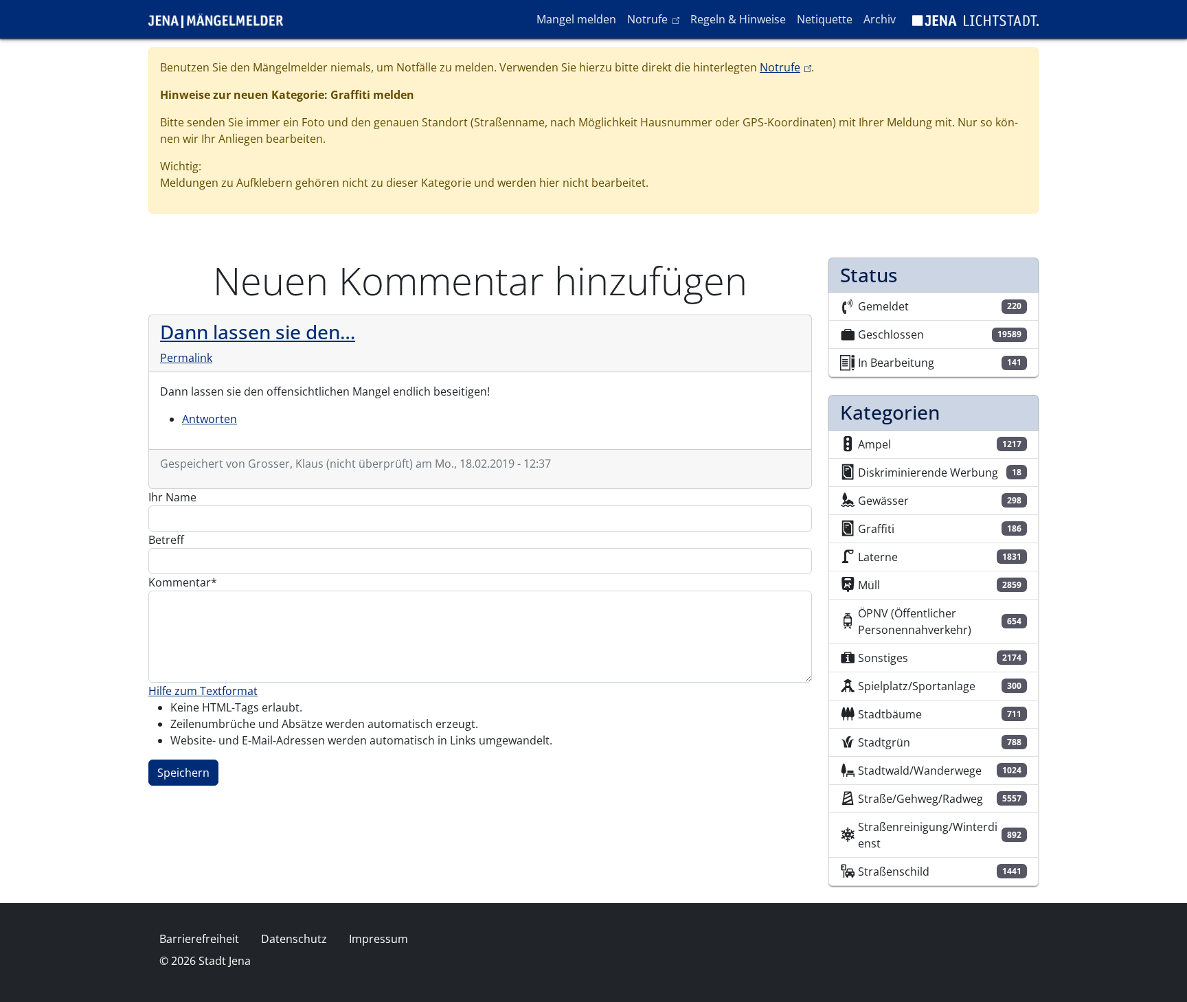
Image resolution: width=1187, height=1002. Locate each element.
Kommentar (179, 582)
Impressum (378, 938)
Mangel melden (576, 19)
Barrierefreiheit (199, 938)
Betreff (166, 539)
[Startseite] (221, 19)
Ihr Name (172, 497)
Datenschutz (294, 938)
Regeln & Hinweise (738, 19)
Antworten (209, 418)
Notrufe (655, 19)
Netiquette (824, 19)
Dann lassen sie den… (257, 332)
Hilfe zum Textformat (203, 690)
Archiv (879, 19)
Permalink (186, 357)
